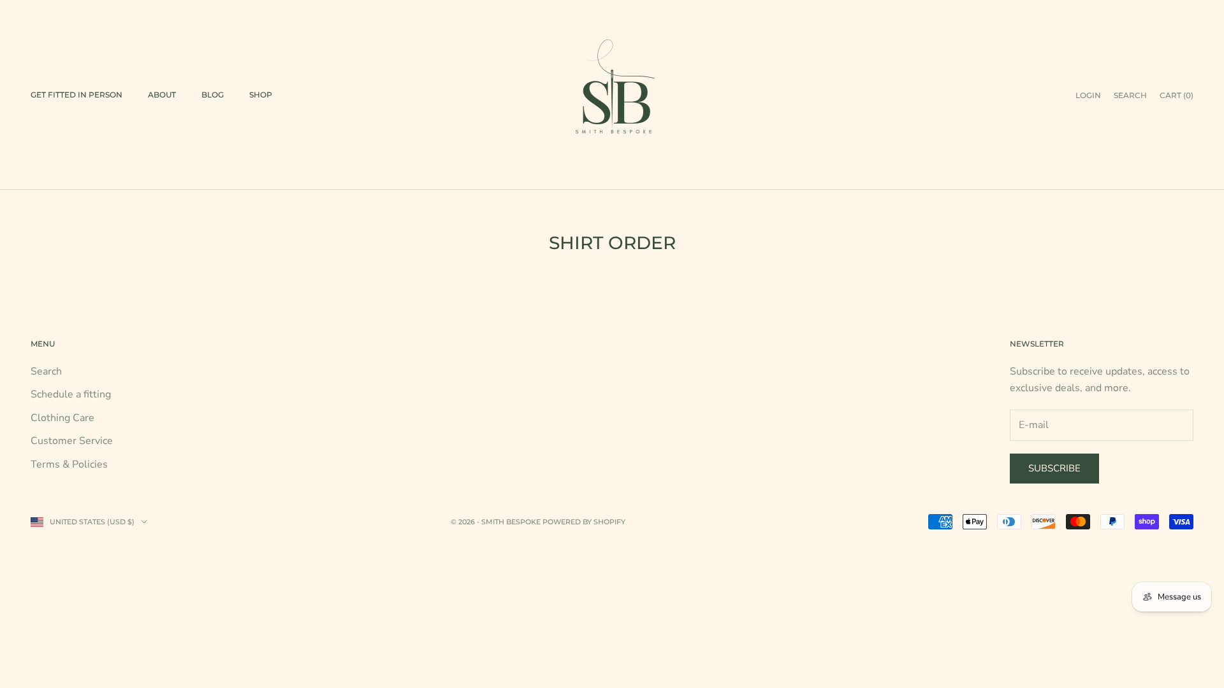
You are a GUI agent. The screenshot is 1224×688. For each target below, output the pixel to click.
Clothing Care (62, 418)
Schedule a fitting (71, 394)
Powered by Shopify (584, 521)
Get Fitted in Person (76, 94)
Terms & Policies (69, 464)
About (162, 94)
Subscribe (1054, 468)
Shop (260, 94)
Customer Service (72, 441)
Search (46, 371)
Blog (212, 94)
